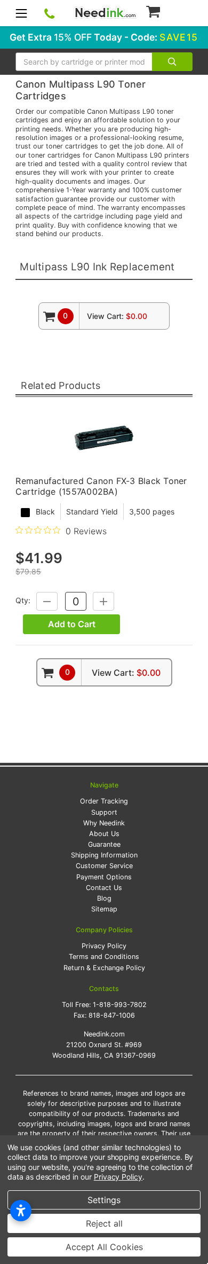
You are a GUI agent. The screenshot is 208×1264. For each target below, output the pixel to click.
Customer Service (104, 866)
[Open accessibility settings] (20, 1210)
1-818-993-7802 (120, 1005)
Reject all (104, 1223)
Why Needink (104, 823)
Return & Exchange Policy (104, 968)
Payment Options (104, 877)
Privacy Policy (104, 946)
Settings (104, 1200)
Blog (104, 898)
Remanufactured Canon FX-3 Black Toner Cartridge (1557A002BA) (101, 486)
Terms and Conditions (104, 957)
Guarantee (104, 844)
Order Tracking (104, 801)
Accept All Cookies (104, 1247)
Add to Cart (71, 624)
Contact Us (104, 888)
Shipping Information (104, 855)
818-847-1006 (112, 1015)
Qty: (22, 600)
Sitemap (104, 909)
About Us (104, 834)
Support (104, 812)
